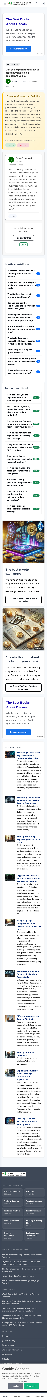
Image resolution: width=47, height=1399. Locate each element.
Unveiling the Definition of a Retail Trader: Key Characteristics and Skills (21, 1316)
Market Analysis (12, 64)
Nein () (23, 145)
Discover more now (18, 49)
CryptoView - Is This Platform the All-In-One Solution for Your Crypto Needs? (21, 1263)
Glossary (8, 1354)
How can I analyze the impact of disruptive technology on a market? (21, 285)
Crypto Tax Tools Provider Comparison (24, 687)
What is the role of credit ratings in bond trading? (19, 295)
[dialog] (23, 1377)
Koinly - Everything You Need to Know (18, 1276)
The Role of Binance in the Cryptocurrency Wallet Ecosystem (23, 1270)
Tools (6, 1359)
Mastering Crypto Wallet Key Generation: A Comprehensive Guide (29, 755)
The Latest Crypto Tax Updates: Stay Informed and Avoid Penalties (22, 1302)
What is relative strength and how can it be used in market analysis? (21, 361)
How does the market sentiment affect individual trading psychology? (17, 495)
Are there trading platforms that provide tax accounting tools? (21, 329)
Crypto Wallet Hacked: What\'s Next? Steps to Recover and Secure (28, 878)
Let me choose (23, 1381)
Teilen (13, 216)
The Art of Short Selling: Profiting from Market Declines (22, 1256)
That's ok (31, 1386)
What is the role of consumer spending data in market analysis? (21, 273)
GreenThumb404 (19, 81)
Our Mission (9, 1345)
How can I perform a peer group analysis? (19, 351)
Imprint (7, 1336)
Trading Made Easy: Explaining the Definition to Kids (28, 839)
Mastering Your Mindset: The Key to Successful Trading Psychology (29, 800)
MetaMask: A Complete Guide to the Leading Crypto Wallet (28, 974)
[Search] (36, 4)
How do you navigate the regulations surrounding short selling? (19, 436)
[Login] (43, 4)
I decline (15, 1386)
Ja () (11, 145)
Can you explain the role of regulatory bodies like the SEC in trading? (20, 447)
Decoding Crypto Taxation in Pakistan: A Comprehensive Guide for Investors (19, 1309)
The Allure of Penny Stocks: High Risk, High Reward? (20, 1282)
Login (23, 245)
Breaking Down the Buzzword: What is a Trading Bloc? (27, 1121)
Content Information (13, 1350)
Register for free (23, 238)
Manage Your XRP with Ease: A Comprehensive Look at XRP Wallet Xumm (22, 1324)
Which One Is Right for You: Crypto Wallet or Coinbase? (20, 1295)
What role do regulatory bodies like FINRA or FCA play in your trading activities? (21, 341)
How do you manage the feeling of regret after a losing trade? (18, 471)
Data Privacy (9, 1341)
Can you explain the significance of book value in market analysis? (21, 306)
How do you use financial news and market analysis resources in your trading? (20, 317)
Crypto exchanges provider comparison (24, 599)
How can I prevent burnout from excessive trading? (20, 371)
